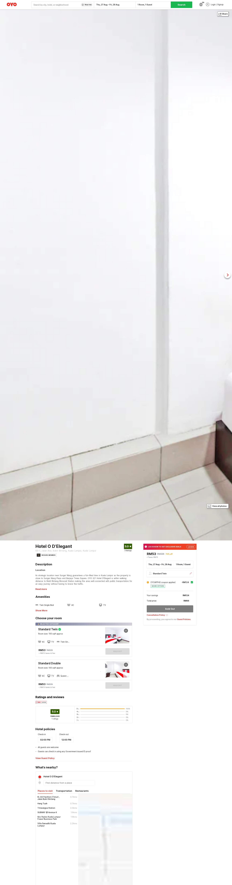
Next (227, 275)
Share (225, 14)
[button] (170, 616)
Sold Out (117, 685)
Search (181, 4)
